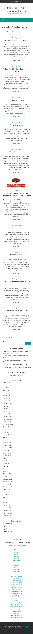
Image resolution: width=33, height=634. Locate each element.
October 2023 (7, 453)
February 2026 (7, 398)
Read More (16, 61)
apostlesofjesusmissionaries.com (16, 545)
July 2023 (5, 461)
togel (16, 190)
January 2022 (7, 508)
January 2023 (7, 476)
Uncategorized (16, 38)
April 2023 (6, 469)
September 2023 (8, 455)
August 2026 (6, 382)
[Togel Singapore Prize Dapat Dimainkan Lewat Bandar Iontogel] (16, 182)
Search (3, 341)
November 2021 (7, 513)
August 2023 (6, 458)
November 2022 (7, 482)
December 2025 (7, 403)
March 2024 (6, 440)
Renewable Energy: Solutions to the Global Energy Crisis (15, 361)
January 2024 (7, 445)
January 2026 (7, 401)
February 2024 (7, 442)
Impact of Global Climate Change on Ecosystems (17, 367)
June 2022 (6, 495)
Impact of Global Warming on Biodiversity (15, 364)
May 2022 (6, 497)
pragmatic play (7, 523)
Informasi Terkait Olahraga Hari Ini (17, 9)
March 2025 (6, 409)
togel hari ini (6, 529)
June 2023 (6, 463)
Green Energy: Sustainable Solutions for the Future (15, 356)
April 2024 (6, 437)
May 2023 (6, 466)
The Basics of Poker (16, 100)
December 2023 (7, 448)
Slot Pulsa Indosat (16, 584)
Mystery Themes (26, 628)
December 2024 (7, 416)
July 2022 (5, 492)
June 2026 (6, 388)
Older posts (8, 337)
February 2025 (7, 411)
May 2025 (6, 406)
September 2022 (8, 487)
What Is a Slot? (16, 255)
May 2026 (6, 390)
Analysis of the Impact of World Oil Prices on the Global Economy (17, 352)
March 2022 (6, 502)
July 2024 (5, 429)
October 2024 (7, 422)
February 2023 (7, 474)
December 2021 (7, 510)
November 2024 (7, 419)
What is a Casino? (16, 152)
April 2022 (6, 500)
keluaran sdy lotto (16, 615)
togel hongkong (7, 531)
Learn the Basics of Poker (16, 311)
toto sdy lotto (16, 613)
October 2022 (7, 484)
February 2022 (7, 505)
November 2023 (7, 450)
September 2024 (8, 424)
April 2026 (6, 393)
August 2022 (6, 489)
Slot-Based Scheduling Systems (16, 40)
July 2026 (5, 385)
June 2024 (6, 432)
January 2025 (7, 414)
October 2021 (7, 516)
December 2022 (7, 479)
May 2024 (6, 435)
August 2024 (6, 427)
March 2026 (6, 395)
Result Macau (16, 553)
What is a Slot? (16, 125)
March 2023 (6, 471)
